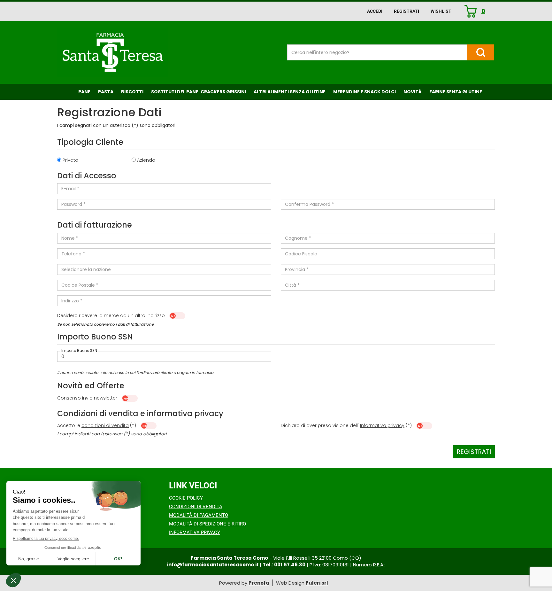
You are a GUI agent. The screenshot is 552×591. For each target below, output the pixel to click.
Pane (84, 92)
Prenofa (259, 582)
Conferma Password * (309, 204)
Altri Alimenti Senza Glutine (290, 92)
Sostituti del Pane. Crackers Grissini (198, 92)
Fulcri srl (317, 582)
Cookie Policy (186, 498)
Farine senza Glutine (455, 92)
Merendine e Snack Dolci (364, 92)
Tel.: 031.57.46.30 (284, 564)
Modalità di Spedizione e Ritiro (207, 524)
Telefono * (73, 254)
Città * (292, 285)
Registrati (406, 11)
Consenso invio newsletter (87, 398)
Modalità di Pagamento (198, 515)
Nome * (69, 238)
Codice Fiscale (301, 254)
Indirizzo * (71, 301)
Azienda (146, 160)
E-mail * (70, 188)
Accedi (374, 11)
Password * (73, 204)
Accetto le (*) (97, 425)
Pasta (105, 92)
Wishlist (441, 11)
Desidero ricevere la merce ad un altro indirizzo (111, 315)
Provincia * (297, 269)
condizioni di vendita (105, 425)
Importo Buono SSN (79, 351)
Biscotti (132, 92)
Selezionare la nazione (86, 269)
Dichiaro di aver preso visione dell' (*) (347, 425)
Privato (70, 160)
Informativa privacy (382, 425)
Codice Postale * (79, 285)
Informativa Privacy (194, 532)
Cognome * (298, 238)
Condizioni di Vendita (195, 506)
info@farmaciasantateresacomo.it (213, 564)
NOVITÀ (412, 92)
